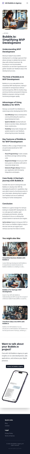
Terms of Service (10, 436)
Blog (6, 423)
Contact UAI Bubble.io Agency (15, 366)
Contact (7, 426)
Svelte (20, 448)
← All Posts (5, 33)
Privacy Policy (9, 433)
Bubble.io (15, 448)
